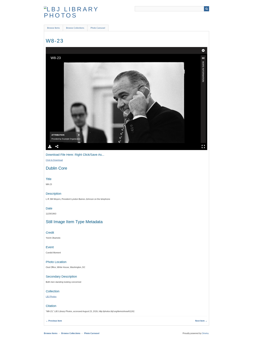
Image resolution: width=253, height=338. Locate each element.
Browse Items (53, 28)
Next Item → (201, 321)
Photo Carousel (98, 28)
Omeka (205, 333)
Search (206, 8)
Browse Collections (75, 28)
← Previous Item (54, 321)
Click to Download (54, 160)
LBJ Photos (51, 296)
